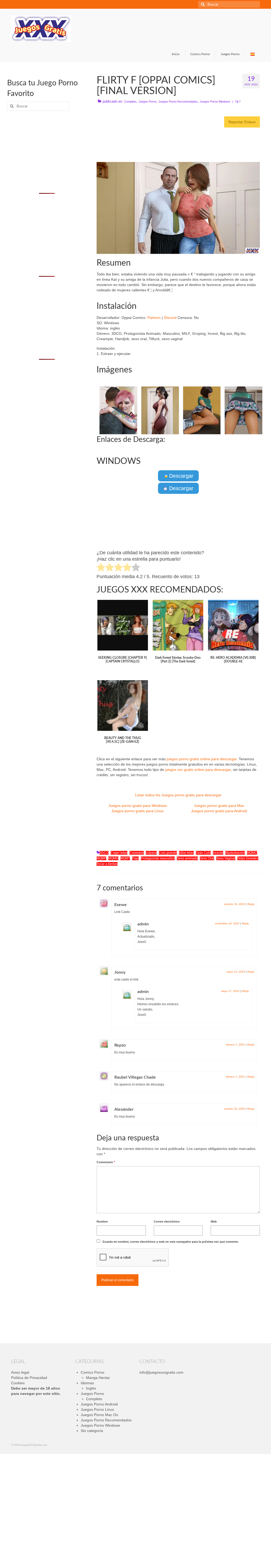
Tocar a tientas (107, 864)
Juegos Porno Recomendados (178, 101)
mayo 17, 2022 (230, 991)
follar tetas (186, 853)
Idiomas (87, 1383)
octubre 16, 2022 (234, 904)
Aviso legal (20, 1372)
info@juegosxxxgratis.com (161, 1372)
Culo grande (168, 853)
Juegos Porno (147, 101)
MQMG (113, 858)
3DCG (104, 853)
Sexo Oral (207, 858)
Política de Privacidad (29, 1378)
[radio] (101, 568)
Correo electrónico (167, 1221)
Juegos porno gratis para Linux (137, 811)
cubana (151, 853)
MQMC (252, 853)
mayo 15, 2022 (236, 971)
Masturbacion (235, 853)
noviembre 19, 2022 (227, 923)
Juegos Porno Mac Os (99, 1415)
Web (214, 1221)
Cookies (18, 1383)
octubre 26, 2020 (234, 1108)
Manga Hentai (98, 1378)
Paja (135, 858)
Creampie (136, 853)
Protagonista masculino (158, 858)
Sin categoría (92, 1431)
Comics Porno (92, 1372)
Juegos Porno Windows (215, 101)
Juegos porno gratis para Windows (138, 805)
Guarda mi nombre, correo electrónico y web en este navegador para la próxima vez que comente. (170, 1241)
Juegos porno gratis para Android (219, 811)
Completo (130, 101)
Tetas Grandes (247, 858)
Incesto (218, 853)
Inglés (91, 1388)
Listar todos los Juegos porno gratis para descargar (178, 795)
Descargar (180, 476)
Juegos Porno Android (99, 1404)
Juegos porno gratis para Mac (219, 805)
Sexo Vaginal (225, 858)
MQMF (101, 858)
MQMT (125, 858)
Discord (170, 317)
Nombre (102, 1221)
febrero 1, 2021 (235, 1044)
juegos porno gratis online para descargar (202, 759)
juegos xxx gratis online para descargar (198, 769)
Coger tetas (119, 853)
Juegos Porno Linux (97, 1409)
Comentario (106, 1162)
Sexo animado (187, 858)
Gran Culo (203, 853)
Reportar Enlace (242, 122)
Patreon (154, 317)
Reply (250, 904)
